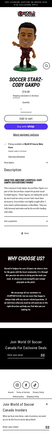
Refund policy (18, 397)
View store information (16, 157)
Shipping (16, 96)
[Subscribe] (42, 355)
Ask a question (10, 221)
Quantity (25, 102)
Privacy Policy (38, 392)
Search (11, 392)
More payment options (26, 134)
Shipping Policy (33, 397)
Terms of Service (23, 392)
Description (9, 162)
